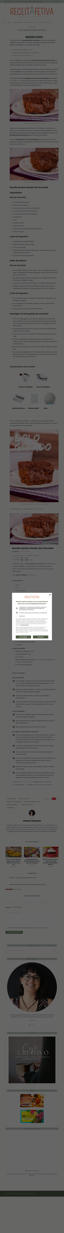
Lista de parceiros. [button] (24, 625)
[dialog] (32, 616)
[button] (32, 616)
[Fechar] (50, 594)
